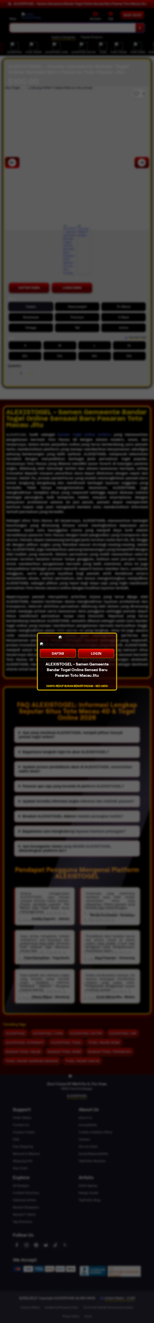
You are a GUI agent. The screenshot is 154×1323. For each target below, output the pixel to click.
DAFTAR (58, 653)
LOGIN (96, 653)
